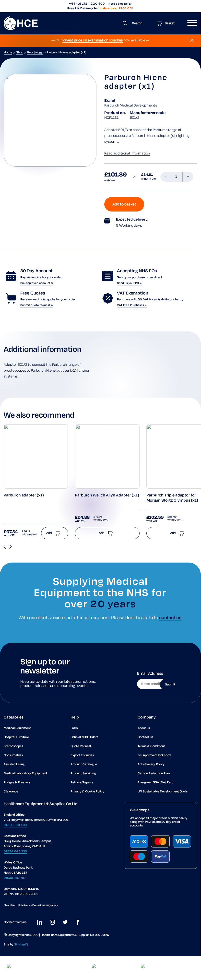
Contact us (145, 737)
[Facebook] (77, 922)
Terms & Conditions (151, 746)
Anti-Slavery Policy (151, 764)
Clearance (11, 791)
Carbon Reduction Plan (154, 773)
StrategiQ (21, 944)
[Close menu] (192, 40)
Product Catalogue (84, 764)
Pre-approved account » (36, 283)
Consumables (13, 755)
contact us (170, 617)
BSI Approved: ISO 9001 (154, 755)
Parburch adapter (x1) (24, 495)
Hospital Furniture (16, 737)
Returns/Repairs (82, 782)
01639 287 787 (15, 878)
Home (8, 52)
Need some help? (120, 3)
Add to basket (124, 204)
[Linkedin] (39, 922)
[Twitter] (65, 922)
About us (144, 728)
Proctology (35, 52)
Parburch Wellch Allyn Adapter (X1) (107, 495)
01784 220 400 (15, 825)
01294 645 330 (15, 851)
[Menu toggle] (190, 23)
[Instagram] (52, 922)
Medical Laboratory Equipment (25, 773)
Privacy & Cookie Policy (87, 791)
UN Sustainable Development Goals (163, 791)
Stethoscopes (13, 746)
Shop (19, 52)
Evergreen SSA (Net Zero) (156, 782)
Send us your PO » (129, 283)
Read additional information (127, 153)
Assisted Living (14, 764)
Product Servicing (83, 773)
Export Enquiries (82, 755)
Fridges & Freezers (17, 782)
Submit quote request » (36, 305)
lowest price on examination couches (92, 40)
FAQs (74, 728)
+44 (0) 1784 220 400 (87, 4)
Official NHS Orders (84, 737)
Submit (170, 684)
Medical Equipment (17, 728)
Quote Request (81, 746)
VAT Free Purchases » (132, 305)
